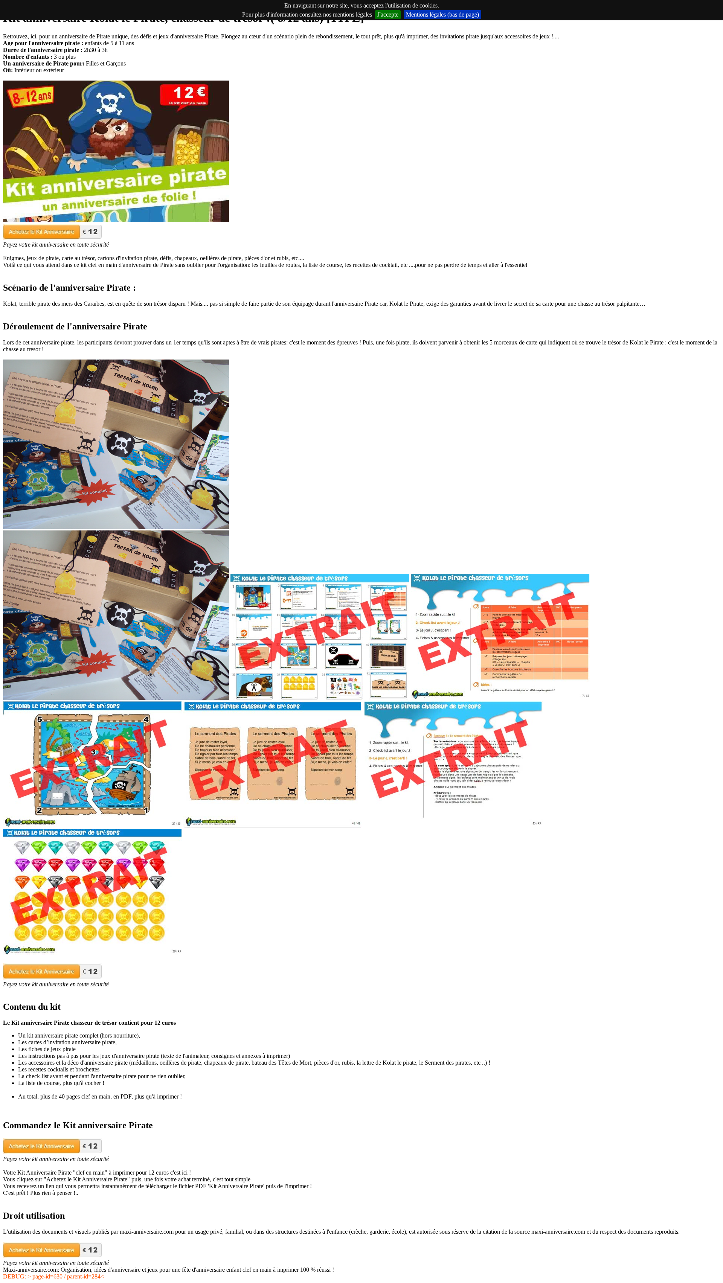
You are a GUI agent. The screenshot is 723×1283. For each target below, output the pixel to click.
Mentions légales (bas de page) (442, 14)
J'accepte (387, 14)
